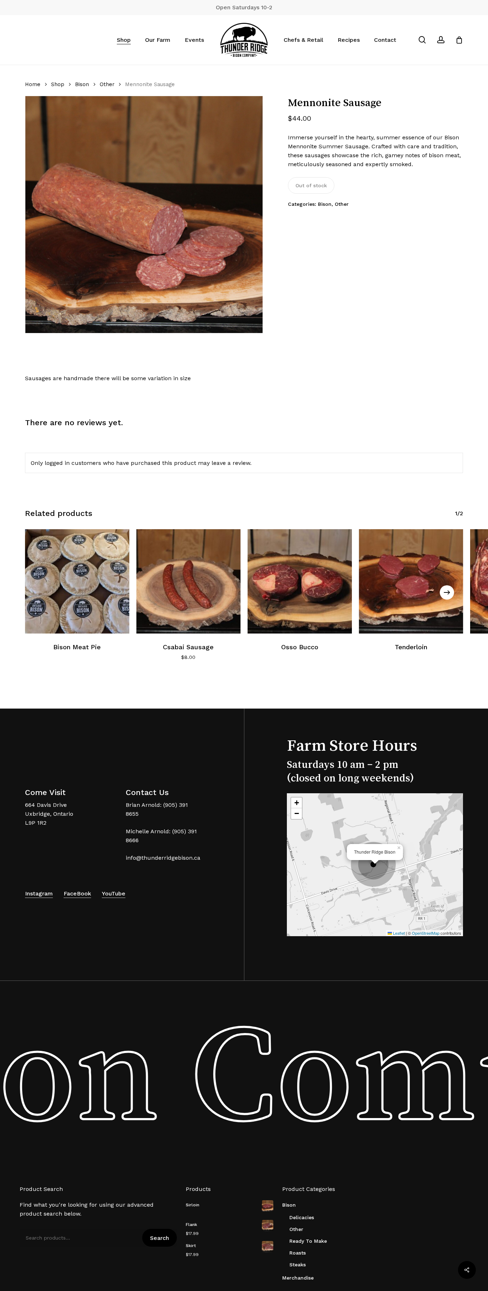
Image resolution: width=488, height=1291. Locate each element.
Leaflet (398, 933)
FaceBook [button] (77, 893)
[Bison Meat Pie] (77, 581)
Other (107, 84)
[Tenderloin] (411, 581)
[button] (375, 865)
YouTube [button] (113, 893)
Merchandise (298, 1278)
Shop (57, 84)
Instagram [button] (39, 893)
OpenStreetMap (425, 933)
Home (32, 84)
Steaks (297, 1264)
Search (159, 1238)
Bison (82, 84)
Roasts (297, 1253)
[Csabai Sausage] (188, 581)
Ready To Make (308, 1241)
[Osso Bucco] (300, 581)
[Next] (447, 592)
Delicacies (301, 1217)
